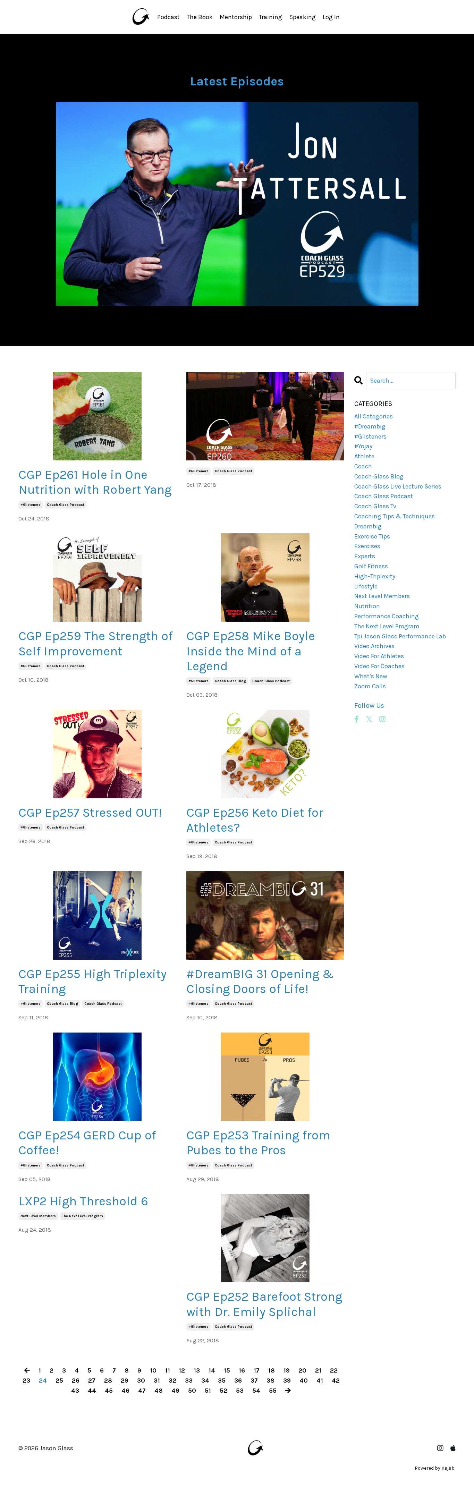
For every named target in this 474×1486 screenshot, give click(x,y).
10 (153, 1370)
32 (172, 1380)
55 (273, 1390)
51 (208, 1390)
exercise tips (372, 536)
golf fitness (371, 566)
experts (364, 556)
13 (197, 1370)
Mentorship (236, 17)
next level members (38, 1216)
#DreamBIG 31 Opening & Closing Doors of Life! (260, 981)
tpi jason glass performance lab (400, 636)
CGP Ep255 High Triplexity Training (92, 981)
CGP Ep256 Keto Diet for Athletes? (254, 820)
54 (256, 1390)
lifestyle (366, 586)
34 (205, 1380)
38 (270, 1380)
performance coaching (386, 616)
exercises (367, 546)
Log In (331, 17)
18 (271, 1370)
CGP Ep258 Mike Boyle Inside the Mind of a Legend (250, 651)
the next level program (82, 1216)
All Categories (373, 416)
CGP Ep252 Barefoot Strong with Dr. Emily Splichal (264, 1304)
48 (158, 1390)
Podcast (168, 17)
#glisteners (30, 505)
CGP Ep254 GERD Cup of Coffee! (87, 1142)
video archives (374, 646)
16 (242, 1370)
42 (336, 1380)
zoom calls (370, 686)
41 (319, 1380)
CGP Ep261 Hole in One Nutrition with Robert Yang (94, 482)
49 (175, 1390)
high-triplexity (374, 576)
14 (212, 1370)
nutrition (367, 606)
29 (124, 1380)
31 (157, 1380)
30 (141, 1380)
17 (257, 1370)
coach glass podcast (65, 505)
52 (223, 1390)
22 (334, 1370)
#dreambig (370, 426)
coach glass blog (230, 681)
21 (318, 1370)
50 (192, 1390)
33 (189, 1380)
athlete (364, 456)
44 (92, 1390)
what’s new (370, 676)
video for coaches (379, 666)
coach (363, 466)
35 (222, 1380)
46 (125, 1390)
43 (75, 1390)
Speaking (302, 17)
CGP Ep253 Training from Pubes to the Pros (258, 1142)
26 (75, 1380)
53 (240, 1390)
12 (182, 1370)
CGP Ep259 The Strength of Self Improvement (95, 643)
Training (270, 17)
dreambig (368, 526)
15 (227, 1370)
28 (108, 1380)
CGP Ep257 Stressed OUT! (90, 812)
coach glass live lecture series (397, 486)
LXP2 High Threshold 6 (83, 1201)
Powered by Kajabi (435, 1468)
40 (303, 1380)
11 (167, 1370)
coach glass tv (375, 506)
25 (59, 1380)
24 (43, 1380)
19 (286, 1370)
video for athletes (379, 656)
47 (142, 1390)
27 (91, 1380)
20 (302, 1370)
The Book (200, 17)
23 (26, 1380)
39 (287, 1380)
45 (109, 1390)
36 (238, 1380)
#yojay (363, 446)
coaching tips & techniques (394, 516)
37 (254, 1380)
